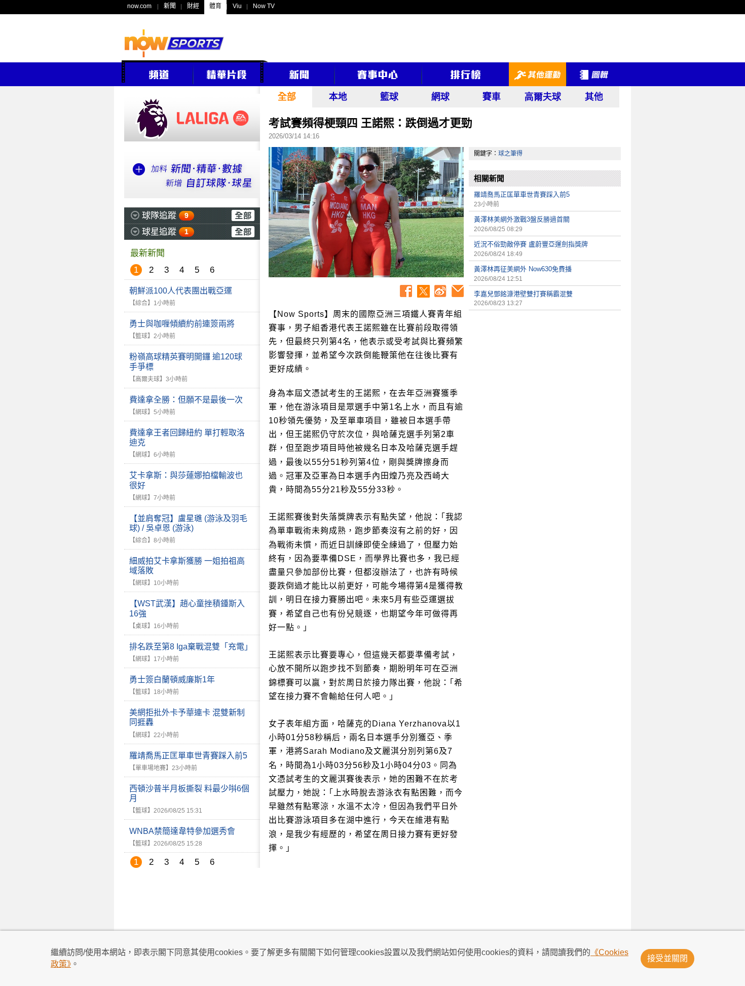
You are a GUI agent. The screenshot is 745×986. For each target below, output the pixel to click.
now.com (139, 6)
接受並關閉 (667, 958)
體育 (215, 6)
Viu (237, 6)
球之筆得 (510, 153)
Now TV (264, 6)
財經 (193, 6)
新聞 (170, 6)
